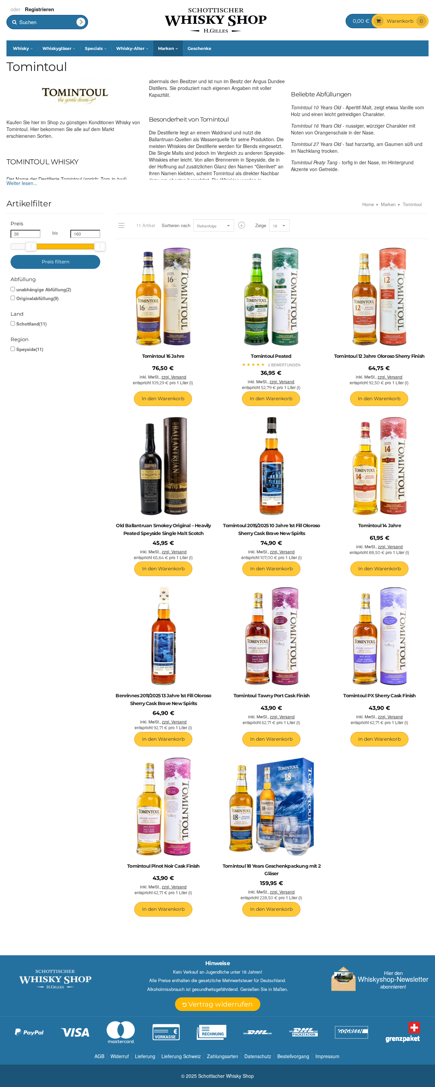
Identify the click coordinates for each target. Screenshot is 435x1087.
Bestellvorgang (293, 1056)
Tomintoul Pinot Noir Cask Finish (163, 866)
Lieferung (145, 1056)
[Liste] (121, 225)
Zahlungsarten (222, 1056)
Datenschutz (257, 1056)
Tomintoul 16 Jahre (163, 356)
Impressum (327, 1056)
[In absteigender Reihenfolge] (241, 225)
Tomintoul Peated (271, 356)
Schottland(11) (31, 324)
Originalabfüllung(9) (37, 298)
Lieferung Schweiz (181, 1056)
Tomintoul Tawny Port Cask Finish (271, 696)
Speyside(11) (29, 349)
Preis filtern (55, 262)
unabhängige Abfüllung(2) (43, 290)
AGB (99, 1056)
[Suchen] (80, 22)
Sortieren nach (176, 225)
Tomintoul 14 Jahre (379, 525)
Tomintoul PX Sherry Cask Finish (379, 696)
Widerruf (119, 1056)
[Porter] (216, 20)
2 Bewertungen (284, 364)
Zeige (260, 225)
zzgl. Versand (173, 377)
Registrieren (39, 9)
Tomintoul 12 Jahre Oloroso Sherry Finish (379, 356)
